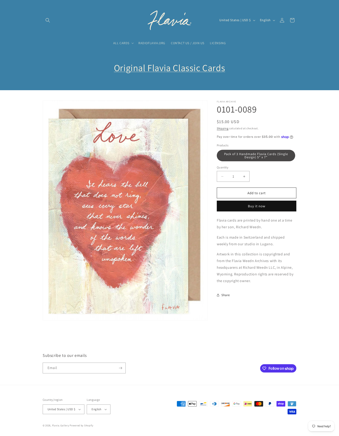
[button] (48, 20)
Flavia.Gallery (60, 425)
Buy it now (256, 206)
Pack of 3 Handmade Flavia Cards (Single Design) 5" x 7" (256, 155)
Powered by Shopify (81, 425)
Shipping (223, 128)
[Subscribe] (120, 368)
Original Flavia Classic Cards (169, 68)
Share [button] (225, 295)
